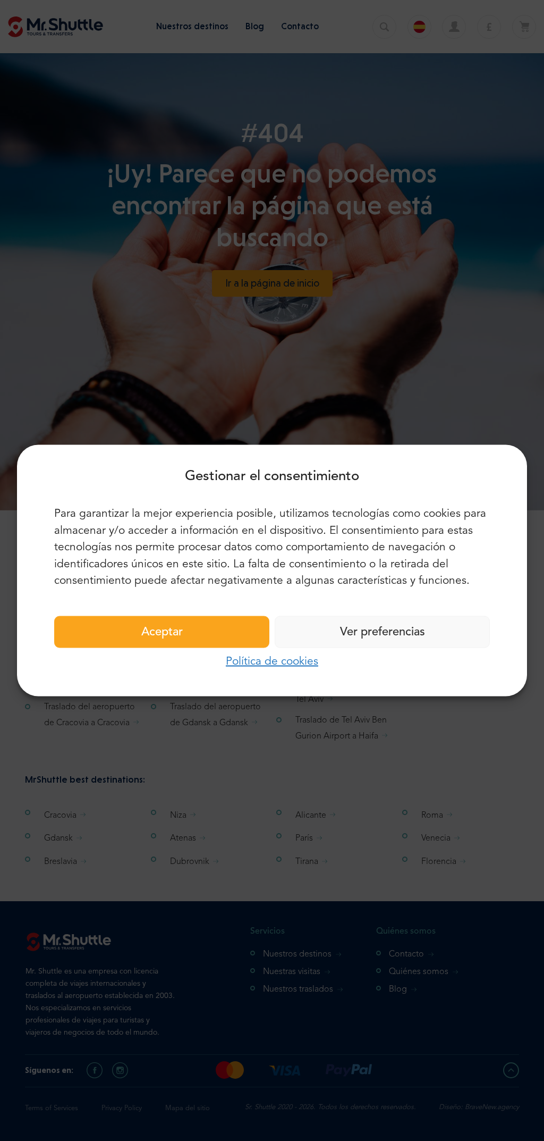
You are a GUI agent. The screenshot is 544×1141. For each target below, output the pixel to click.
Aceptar (162, 631)
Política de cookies (272, 661)
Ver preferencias (382, 631)
